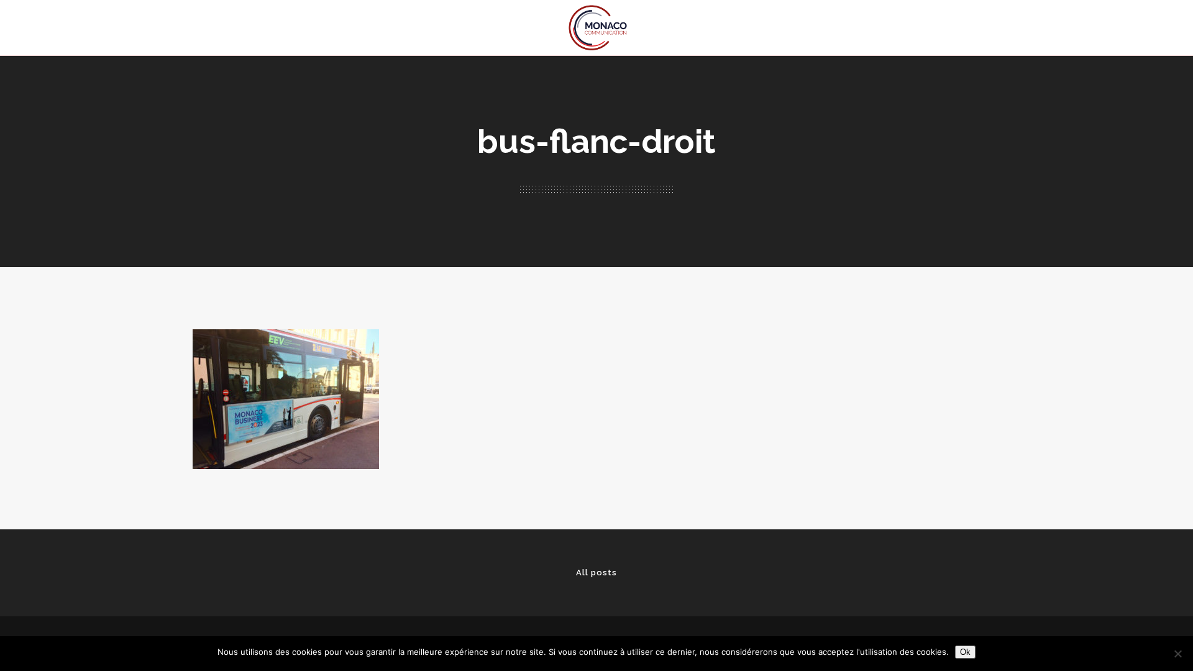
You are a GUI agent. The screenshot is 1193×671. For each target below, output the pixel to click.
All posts (596, 572)
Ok (965, 652)
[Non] (1177, 653)
